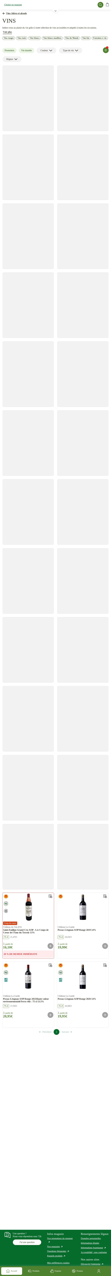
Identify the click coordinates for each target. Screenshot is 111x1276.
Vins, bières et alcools (16, 13)
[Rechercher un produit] (100, 5)
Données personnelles (91, 1238)
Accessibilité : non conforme (94, 1252)
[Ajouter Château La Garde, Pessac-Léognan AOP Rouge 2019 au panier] (105, 946)
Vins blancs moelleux (52, 38)
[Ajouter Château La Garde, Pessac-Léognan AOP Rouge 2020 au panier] (105, 1015)
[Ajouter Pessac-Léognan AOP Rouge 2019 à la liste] (105, 896)
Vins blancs (34, 38)
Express (58, 1271)
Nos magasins (55, 1246)
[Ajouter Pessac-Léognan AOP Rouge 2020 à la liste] (105, 965)
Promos (80, 1271)
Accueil (14, 1271)
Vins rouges (9, 38)
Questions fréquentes (58, 1251)
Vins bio (85, 38)
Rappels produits (56, 1256)
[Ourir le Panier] (107, 5)
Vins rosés (21, 38)
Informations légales (90, 1243)
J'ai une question (27, 1242)
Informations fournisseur (93, 1247)
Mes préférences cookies (58, 1263)
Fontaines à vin (100, 38)
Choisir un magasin (13, 4)
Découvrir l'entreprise (92, 1264)
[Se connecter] (99, 1271)
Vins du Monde (71, 38)
